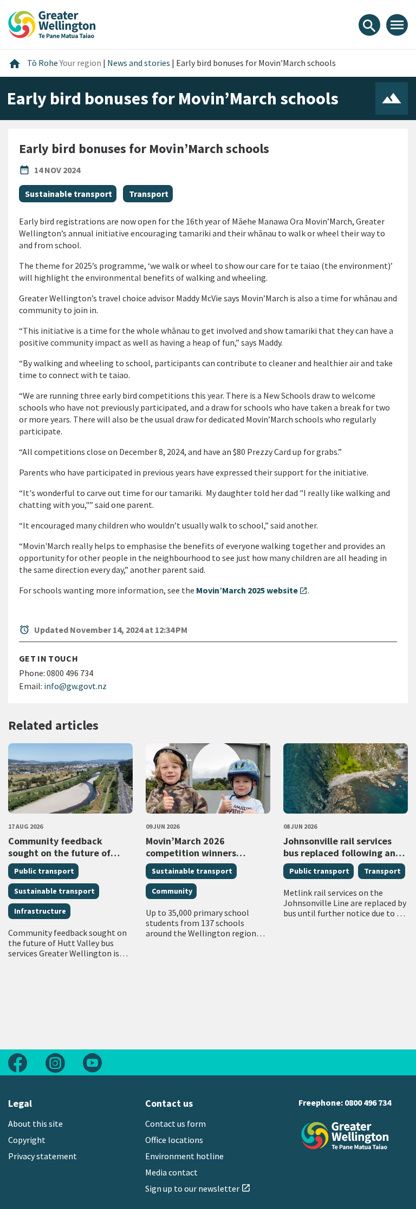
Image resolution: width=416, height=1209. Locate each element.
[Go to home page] (52, 23)
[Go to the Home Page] (345, 1135)
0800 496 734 (367, 1102)
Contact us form (175, 1123)
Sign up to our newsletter (198, 1188)
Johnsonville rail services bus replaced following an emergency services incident (339, 858)
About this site (35, 1123)
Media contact (171, 1172)
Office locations (174, 1139)
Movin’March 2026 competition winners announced (191, 852)
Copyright (27, 1139)
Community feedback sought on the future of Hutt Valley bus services (60, 852)
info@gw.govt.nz (75, 686)
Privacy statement (42, 1156)
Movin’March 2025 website (252, 590)
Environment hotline (184, 1156)
